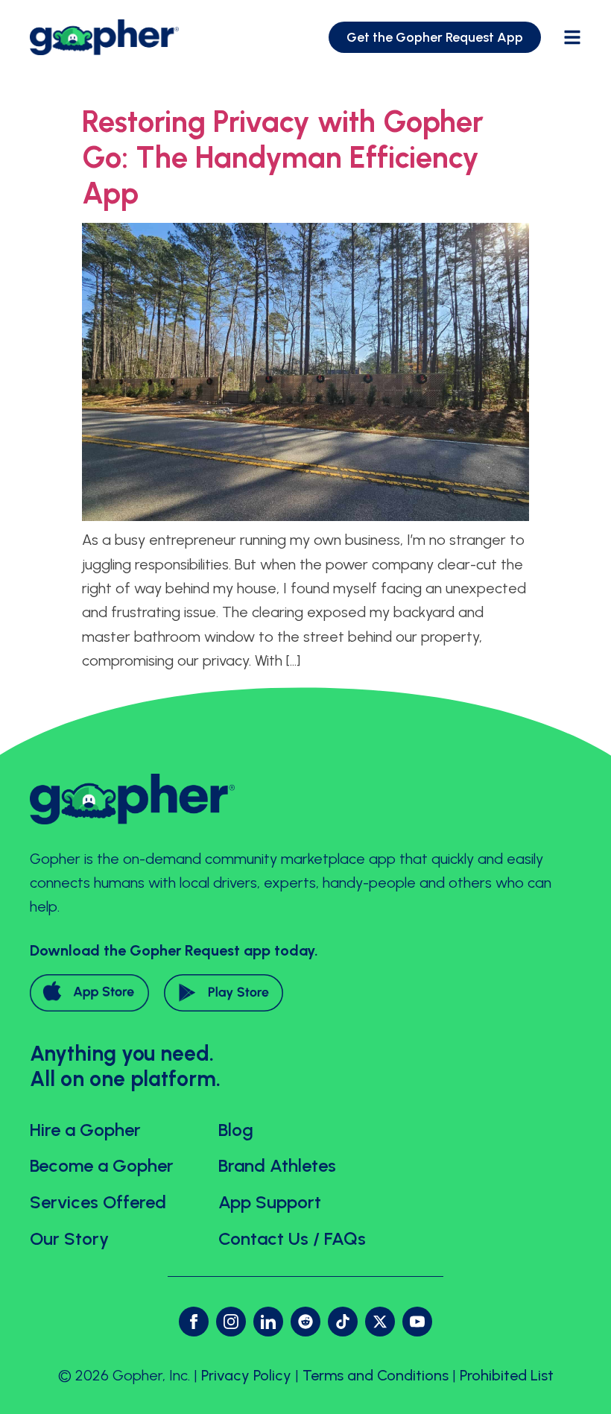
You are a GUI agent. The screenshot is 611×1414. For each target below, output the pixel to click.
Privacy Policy (246, 1375)
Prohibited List (507, 1375)
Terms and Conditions (376, 1375)
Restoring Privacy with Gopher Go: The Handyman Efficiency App (283, 157)
